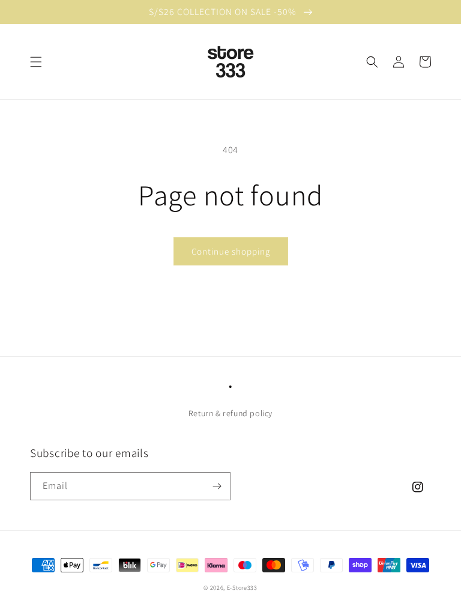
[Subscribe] (216, 486)
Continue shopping (230, 251)
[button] (36, 62)
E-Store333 (242, 588)
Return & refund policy (230, 413)
